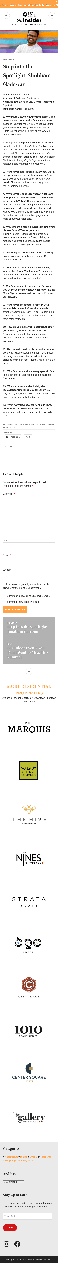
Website (7, 570)
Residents (8, 60)
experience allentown (16, 424)
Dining (24, 1157)
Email (7, 555)
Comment (9, 494)
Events (34, 1157)
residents (9, 427)
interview (48, 424)
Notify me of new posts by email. (22, 602)
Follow (10, 1227)
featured (36, 424)
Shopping (10, 1160)
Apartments (11, 1157)
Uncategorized (26, 1160)
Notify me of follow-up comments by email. (28, 596)
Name (7, 540)
